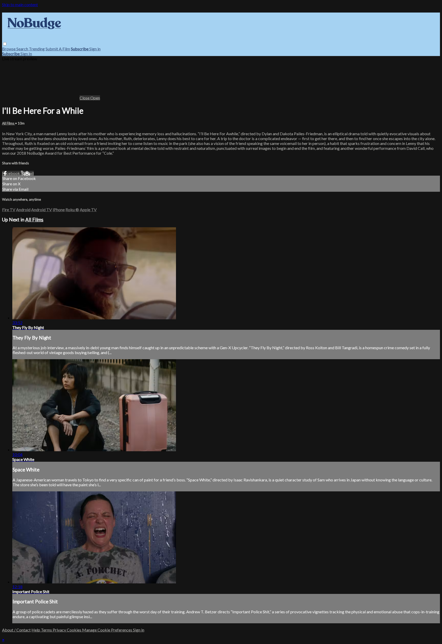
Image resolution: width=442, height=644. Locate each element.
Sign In (26, 53)
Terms (47, 629)
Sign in (95, 48)
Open (95, 97)
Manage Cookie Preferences (107, 629)
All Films (8, 123)
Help (36, 629)
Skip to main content (20, 4)
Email (29, 173)
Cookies (74, 629)
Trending (37, 48)
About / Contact (16, 629)
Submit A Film (58, 48)
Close (85, 97)
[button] (4, 44)
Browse (9, 48)
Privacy (60, 629)
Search (22, 48)
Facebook (11, 173)
